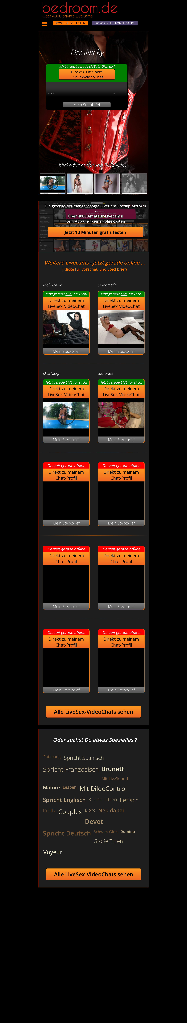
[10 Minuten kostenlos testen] (49, 21)
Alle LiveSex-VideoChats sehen (93, 711)
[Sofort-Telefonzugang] (51, 21)
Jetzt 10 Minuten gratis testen (95, 232)
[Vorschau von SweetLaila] (121, 343)
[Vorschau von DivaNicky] (66, 431)
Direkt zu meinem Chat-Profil (66, 475)
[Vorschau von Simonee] (121, 431)
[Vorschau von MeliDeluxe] (66, 343)
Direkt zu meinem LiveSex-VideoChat (87, 74)
